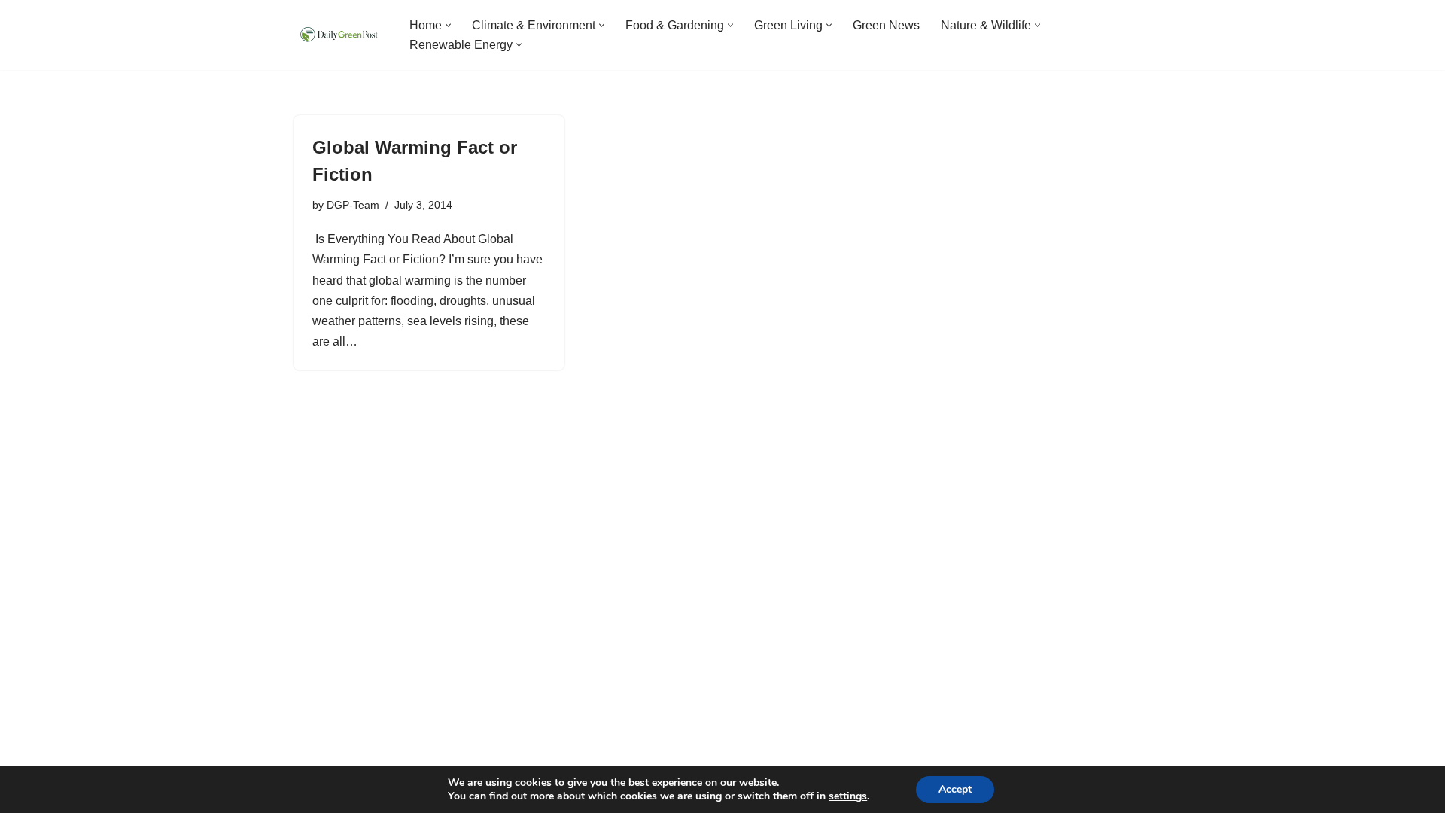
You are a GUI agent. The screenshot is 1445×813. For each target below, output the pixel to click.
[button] (448, 25)
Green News (886, 25)
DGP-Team (353, 205)
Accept (955, 789)
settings (848, 796)
